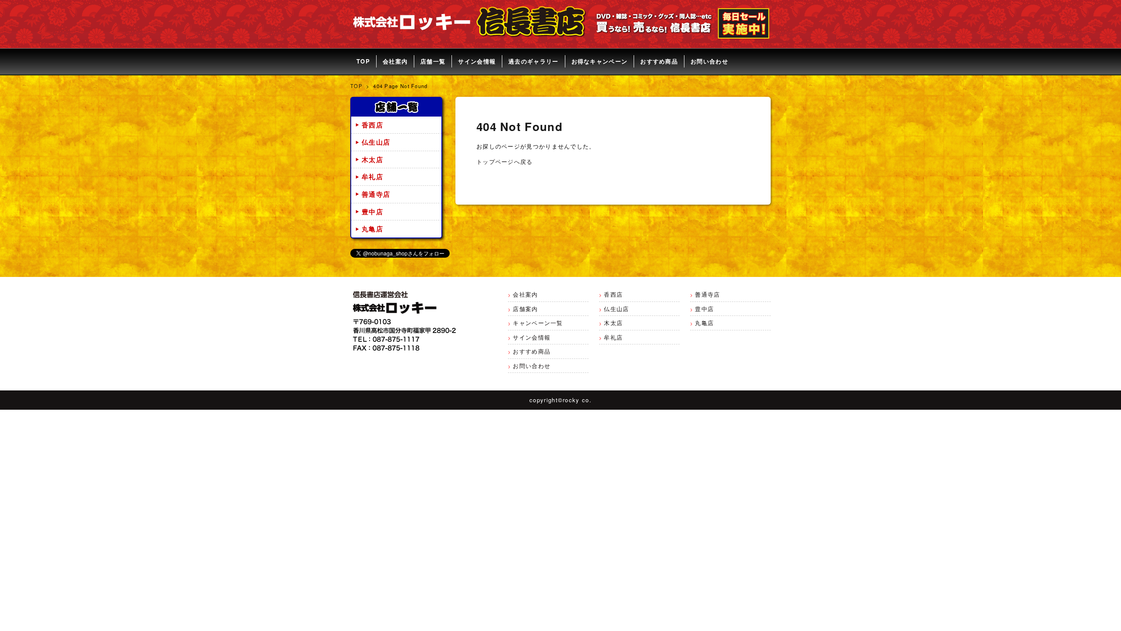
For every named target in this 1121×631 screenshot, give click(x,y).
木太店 (372, 159)
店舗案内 (525, 309)
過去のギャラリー (533, 61)
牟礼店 (372, 176)
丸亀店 (372, 228)
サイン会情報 (477, 61)
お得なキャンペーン (599, 61)
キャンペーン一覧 (538, 323)
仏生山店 (376, 142)
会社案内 (395, 61)
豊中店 (372, 211)
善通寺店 (376, 194)
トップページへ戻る (504, 161)
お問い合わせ (709, 61)
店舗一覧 (432, 61)
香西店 (372, 125)
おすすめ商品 (659, 61)
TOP (363, 61)
